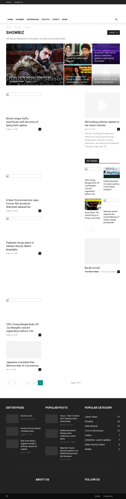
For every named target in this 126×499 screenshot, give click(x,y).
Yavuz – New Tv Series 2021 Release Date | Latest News (69, 418)
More (64, 19)
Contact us (18, 2)
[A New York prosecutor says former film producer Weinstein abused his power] (23, 185)
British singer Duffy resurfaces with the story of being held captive (22, 122)
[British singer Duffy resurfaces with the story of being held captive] (23, 104)
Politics (46, 19)
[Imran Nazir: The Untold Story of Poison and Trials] (93, 204)
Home (8, 2)
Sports (55, 19)
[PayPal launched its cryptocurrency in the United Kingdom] (112, 173)
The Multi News (16, 81)
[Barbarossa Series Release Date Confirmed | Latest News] (51, 433)
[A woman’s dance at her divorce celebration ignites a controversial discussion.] (106, 53)
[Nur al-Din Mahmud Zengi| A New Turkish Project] (106, 75)
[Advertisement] (43, 154)
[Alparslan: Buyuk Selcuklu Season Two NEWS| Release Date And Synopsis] (51, 451)
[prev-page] (8, 382)
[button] (116, 19)
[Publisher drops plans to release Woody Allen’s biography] (23, 228)
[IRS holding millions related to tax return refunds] (102, 105)
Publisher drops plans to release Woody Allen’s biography (20, 246)
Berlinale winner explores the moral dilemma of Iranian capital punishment (111, 217)
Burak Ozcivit (92, 267)
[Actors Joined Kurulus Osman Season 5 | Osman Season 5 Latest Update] (78, 75)
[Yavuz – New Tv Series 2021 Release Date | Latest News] (51, 418)
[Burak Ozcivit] (102, 251)
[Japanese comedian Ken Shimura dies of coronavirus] (23, 349)
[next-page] (92, 229)
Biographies (33, 19)
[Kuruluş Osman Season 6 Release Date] (35, 68)
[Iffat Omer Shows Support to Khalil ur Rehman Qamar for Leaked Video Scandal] (78, 53)
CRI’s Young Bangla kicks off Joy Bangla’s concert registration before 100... (22, 328)
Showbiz (20, 19)
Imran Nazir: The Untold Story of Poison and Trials (92, 215)
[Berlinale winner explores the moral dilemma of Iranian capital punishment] (112, 204)
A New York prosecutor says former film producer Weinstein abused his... (22, 203)
